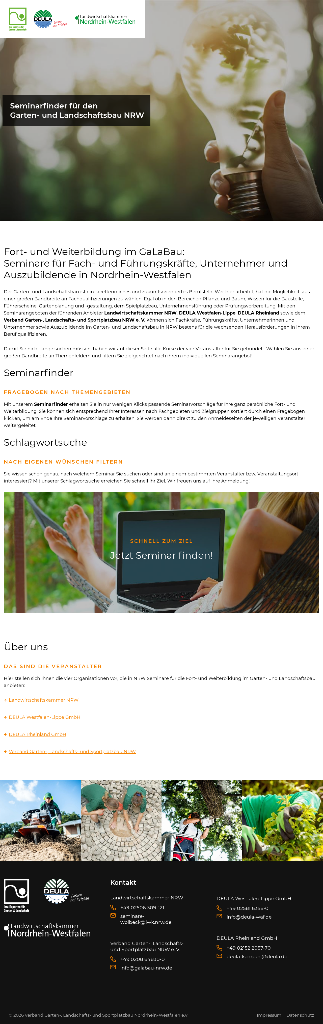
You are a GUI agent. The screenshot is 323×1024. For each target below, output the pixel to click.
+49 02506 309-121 (142, 908)
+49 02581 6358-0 (247, 908)
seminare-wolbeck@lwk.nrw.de (145, 919)
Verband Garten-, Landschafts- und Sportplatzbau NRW (72, 751)
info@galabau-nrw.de (146, 968)
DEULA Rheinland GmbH (37, 734)
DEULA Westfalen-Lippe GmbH (44, 717)
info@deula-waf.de (249, 917)
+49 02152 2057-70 (249, 948)
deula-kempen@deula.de (257, 956)
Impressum (269, 1015)
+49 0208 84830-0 (142, 959)
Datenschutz (300, 1015)
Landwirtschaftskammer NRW (43, 700)
